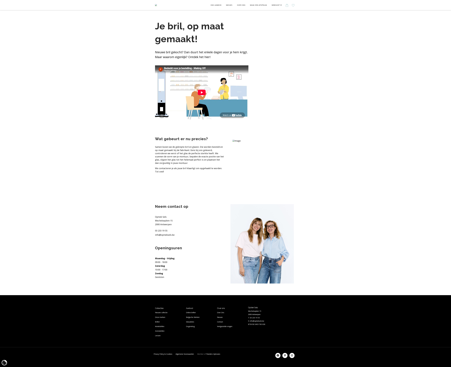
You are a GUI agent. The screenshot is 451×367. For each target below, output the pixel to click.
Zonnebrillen (159, 331)
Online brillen (191, 312)
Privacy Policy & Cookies (163, 354)
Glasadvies (190, 322)
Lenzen (158, 335)
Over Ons (220, 312)
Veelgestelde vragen (224, 326)
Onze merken (160, 317)
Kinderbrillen (159, 326)
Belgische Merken (193, 317)
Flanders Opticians (213, 354)
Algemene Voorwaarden (185, 354)
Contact (220, 322)
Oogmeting (190, 326)
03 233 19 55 (161, 230)
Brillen (157, 322)
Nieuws (220, 317)
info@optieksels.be (165, 234)
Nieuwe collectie (161, 312)
